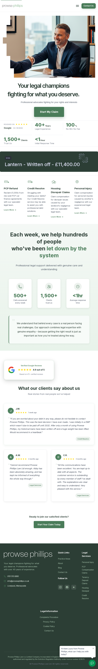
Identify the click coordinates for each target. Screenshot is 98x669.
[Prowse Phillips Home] (12, 5)
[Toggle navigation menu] (77, 6)
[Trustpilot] (73, 587)
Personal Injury (88, 562)
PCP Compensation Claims (88, 570)
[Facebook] (67, 587)
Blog (60, 568)
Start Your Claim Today (49, 524)
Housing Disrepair (85, 589)
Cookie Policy (49, 626)
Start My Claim (49, 111)
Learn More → (10, 210)
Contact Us (89, 6)
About (60, 563)
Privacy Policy (49, 622)
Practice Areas (64, 559)
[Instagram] (60, 587)
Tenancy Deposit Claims (85, 580)
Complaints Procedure (49, 617)
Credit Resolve (85, 597)
